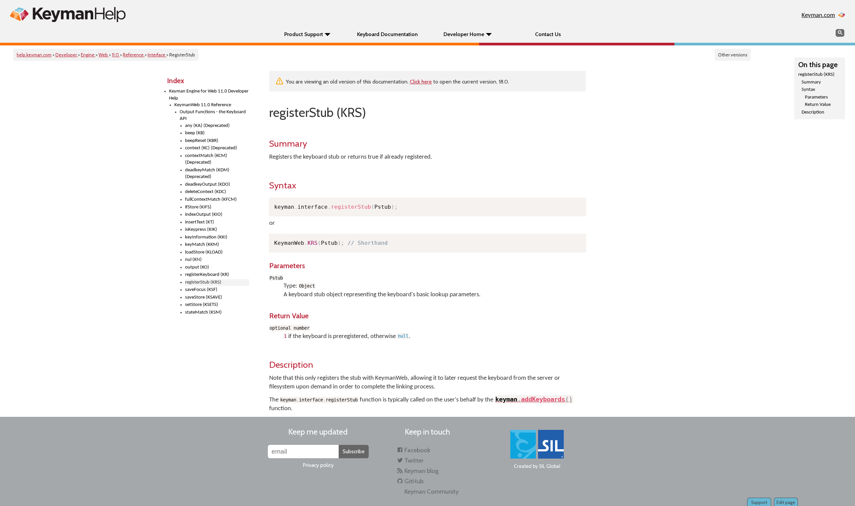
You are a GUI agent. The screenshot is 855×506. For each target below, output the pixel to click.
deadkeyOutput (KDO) (207, 184)
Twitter (413, 460)
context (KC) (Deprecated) (211, 148)
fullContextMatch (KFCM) (211, 199)
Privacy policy (318, 465)
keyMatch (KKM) (202, 244)
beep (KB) (195, 133)
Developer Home (464, 34)
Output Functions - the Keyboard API (213, 116)
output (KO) (197, 267)
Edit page (786, 502)
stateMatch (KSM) (203, 312)
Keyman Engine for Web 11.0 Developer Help (208, 95)
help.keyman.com (34, 54)
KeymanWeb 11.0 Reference (202, 105)
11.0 (116, 54)
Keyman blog (421, 471)
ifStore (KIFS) (198, 207)
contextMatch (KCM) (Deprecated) (206, 159)
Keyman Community (431, 491)
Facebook (417, 450)
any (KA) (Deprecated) (207, 125)
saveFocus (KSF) (201, 289)
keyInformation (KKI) (206, 237)
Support (759, 502)
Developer (66, 54)
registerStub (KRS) (816, 74)
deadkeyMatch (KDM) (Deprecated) (207, 174)
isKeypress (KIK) (201, 229)
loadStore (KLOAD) (204, 252)
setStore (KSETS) (201, 304)
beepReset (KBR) (201, 140)
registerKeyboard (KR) (207, 274)
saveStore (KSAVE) (203, 297)
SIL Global (549, 466)
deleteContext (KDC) (205, 191)
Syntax (808, 89)
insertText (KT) (199, 222)
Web (104, 54)
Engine (88, 54)
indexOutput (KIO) (203, 214)
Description (813, 112)
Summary (811, 82)
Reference (134, 54)
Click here (421, 81)
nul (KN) (193, 259)
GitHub (413, 481)
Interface (157, 54)
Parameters (816, 97)
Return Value (818, 104)
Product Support (303, 34)
